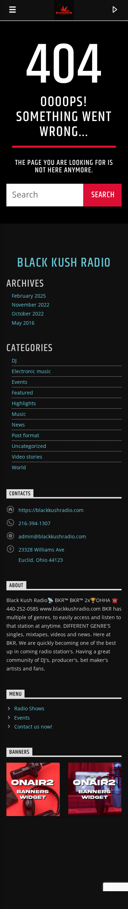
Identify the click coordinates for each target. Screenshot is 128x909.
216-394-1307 (34, 523)
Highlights (24, 403)
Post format (25, 435)
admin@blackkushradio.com (52, 536)
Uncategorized (29, 446)
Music (19, 414)
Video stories (27, 456)
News (18, 424)
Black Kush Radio (64, 263)
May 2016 (23, 322)
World (19, 467)
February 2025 (29, 295)
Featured (22, 392)
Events (19, 381)
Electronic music (31, 371)
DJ (14, 360)
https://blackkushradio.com (51, 510)
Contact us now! (33, 726)
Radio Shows (29, 708)
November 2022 (30, 304)
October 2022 (28, 313)
